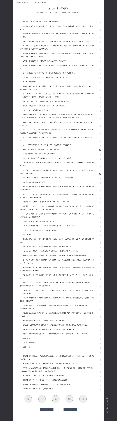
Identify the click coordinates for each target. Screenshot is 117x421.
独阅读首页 (18, 2)
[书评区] (107, 404)
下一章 (70, 409)
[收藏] (107, 401)
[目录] (107, 397)
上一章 (46, 409)
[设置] (107, 408)
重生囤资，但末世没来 (26, 2)
